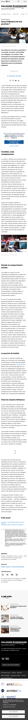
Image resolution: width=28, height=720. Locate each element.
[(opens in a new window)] (3, 659)
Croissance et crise (6, 14)
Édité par (3, 1)
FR (24, 1)
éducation (8, 566)
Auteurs (14, 672)
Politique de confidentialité (9, 704)
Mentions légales (5, 675)
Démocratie (16, 14)
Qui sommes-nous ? (6, 672)
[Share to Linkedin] (19, 80)
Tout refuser (13, 711)
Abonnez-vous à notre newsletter (11, 664)
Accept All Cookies (14, 146)
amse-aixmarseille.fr (6, 678)
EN (26, 1)
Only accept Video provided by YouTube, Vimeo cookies (14, 142)
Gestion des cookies (15, 675)
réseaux (3, 566)
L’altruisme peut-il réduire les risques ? (12, 524)
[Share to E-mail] (16, 80)
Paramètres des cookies (9, 706)
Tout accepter (13, 716)
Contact (24, 675)
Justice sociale (5, 19)
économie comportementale (17, 566)
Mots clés (19, 672)
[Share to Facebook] (13, 80)
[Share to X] (10, 80)
